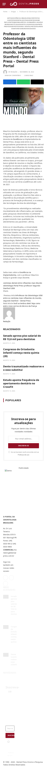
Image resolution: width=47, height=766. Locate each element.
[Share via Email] (37, 82)
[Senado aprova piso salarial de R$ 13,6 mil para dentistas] (6, 597)
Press (40, 24)
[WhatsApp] (4, 128)
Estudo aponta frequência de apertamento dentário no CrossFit (21, 383)
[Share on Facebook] (9, 82)
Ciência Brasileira (22, 18)
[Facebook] (4, 120)
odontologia (25, 24)
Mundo (8, 24)
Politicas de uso (23, 455)
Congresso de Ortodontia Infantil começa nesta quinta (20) (21, 353)
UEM (21, 29)
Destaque (26, 20)
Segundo (39, 26)
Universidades (29, 29)
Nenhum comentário (13, 75)
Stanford (15, 29)
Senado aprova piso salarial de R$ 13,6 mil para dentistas (22, 337)
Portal (16, 285)
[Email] (4, 124)
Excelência (17, 139)
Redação (14, 72)
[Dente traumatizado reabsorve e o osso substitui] (6, 655)
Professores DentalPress (24, 26)
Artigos (10, 18)
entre (32, 20)
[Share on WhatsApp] (23, 82)
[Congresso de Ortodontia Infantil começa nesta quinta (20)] (6, 627)
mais (16, 22)
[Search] (43, 4)
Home (37, 20)
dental (19, 20)
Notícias (15, 24)
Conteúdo (11, 20)
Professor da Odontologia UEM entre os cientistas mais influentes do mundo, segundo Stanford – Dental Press (22, 298)
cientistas (35, 18)
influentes (9, 22)
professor (8, 26)
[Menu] (4, 4)
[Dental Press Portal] (24, 4)
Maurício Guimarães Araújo (30, 22)
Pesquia (34, 24)
